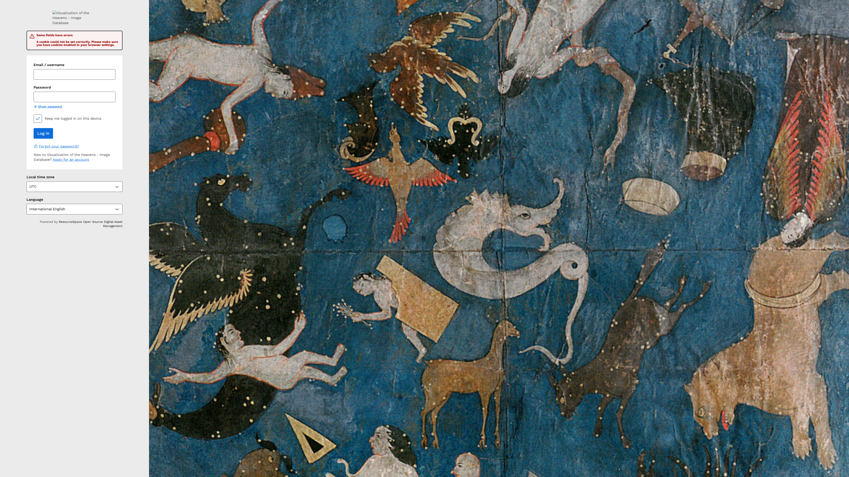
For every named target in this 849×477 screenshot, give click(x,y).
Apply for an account (71, 159)
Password (42, 87)
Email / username (49, 65)
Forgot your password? (59, 146)
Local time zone (40, 177)
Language (35, 199)
